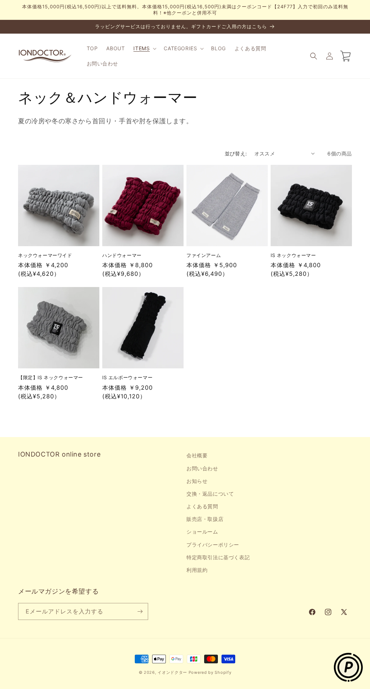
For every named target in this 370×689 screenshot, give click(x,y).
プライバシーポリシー (212, 545)
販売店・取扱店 (204, 519)
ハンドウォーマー (122, 255)
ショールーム (202, 531)
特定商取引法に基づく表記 (218, 557)
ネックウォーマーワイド (45, 255)
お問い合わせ (202, 468)
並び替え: (236, 153)
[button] (144, 48)
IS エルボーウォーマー (127, 377)
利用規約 (196, 570)
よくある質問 (202, 506)
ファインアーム (203, 255)
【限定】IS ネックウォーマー (50, 377)
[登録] (140, 611)
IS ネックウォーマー (293, 255)
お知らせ (196, 481)
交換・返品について (210, 494)
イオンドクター (172, 672)
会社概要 (196, 455)
